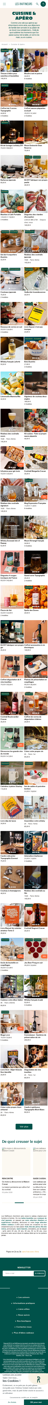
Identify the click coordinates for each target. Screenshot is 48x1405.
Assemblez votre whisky (34, 821)
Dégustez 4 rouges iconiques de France (9, 577)
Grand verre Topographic (34, 576)
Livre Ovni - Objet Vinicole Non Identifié (11, 1071)
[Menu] (4, 4)
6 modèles (28, 79)
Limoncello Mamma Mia (10, 397)
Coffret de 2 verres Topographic (9, 110)
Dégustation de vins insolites (32, 1071)
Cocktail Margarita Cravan (35, 471)
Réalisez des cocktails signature (10, 505)
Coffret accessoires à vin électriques (34, 646)
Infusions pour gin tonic (10, 471)
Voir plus (24, 1127)
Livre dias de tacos (8, 821)
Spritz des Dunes (31, 610)
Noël (26, 1227)
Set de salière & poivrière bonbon (34, 788)
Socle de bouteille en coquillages (9, 964)
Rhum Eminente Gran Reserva (33, 147)
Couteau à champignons (11, 891)
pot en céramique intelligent (30, 1359)
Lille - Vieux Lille (27, 1355)
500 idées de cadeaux (34, 1365)
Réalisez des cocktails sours (10, 435)
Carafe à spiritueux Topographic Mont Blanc (34, 1108)
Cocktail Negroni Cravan (34, 928)
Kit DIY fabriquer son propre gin (12, 646)
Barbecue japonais (8, 180)
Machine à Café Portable (11, 215)
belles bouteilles (27, 1218)
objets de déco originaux (36, 1363)
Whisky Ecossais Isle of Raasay (10, 542)
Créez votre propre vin (33, 751)
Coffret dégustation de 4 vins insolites (11, 681)
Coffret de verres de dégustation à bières (32, 718)
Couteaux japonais (8, 292)
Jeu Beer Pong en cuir (33, 963)
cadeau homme (20, 1345)
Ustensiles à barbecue (33, 856)
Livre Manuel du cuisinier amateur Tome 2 (11, 929)
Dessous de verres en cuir (11, 327)
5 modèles (4, 1040)
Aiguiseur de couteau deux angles (35, 398)
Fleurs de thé (6, 610)
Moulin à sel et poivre (33, 74)
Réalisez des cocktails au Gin (34, 892)
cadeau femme (37, 1345)
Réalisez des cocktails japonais (33, 256)
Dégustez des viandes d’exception (33, 216)
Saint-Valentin (22, 1229)
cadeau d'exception (21, 1347)
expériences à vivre (33, 1348)
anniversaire (8, 1371)
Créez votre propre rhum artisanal (11, 1108)
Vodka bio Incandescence (34, 292)
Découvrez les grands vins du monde (12, 753)
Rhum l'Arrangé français (34, 541)
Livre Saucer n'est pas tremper (33, 328)
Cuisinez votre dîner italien (12, 1000)
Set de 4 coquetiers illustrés (9, 256)
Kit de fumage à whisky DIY (12, 146)
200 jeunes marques (38, 1350)
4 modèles (4, 332)
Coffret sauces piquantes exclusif (34, 110)
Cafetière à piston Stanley (11, 786)
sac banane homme (19, 1363)
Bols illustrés (29, 362)
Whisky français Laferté (10, 362)
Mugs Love (5, 1035)
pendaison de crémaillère (30, 1371)
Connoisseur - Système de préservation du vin (35, 1036)
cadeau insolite (8, 1347)
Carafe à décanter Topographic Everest (9, 857)
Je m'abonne (39, 1273)
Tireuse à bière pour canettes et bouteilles (10, 75)
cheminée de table (12, 1359)
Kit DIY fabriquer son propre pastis (35, 181)
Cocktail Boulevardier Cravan (10, 718)
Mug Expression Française (35, 503)
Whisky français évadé (33, 1000)
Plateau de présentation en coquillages (35, 681)
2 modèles (28, 116)
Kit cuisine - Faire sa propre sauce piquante (35, 435)
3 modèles (4, 116)
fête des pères (34, 1227)
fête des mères (37, 1370)
